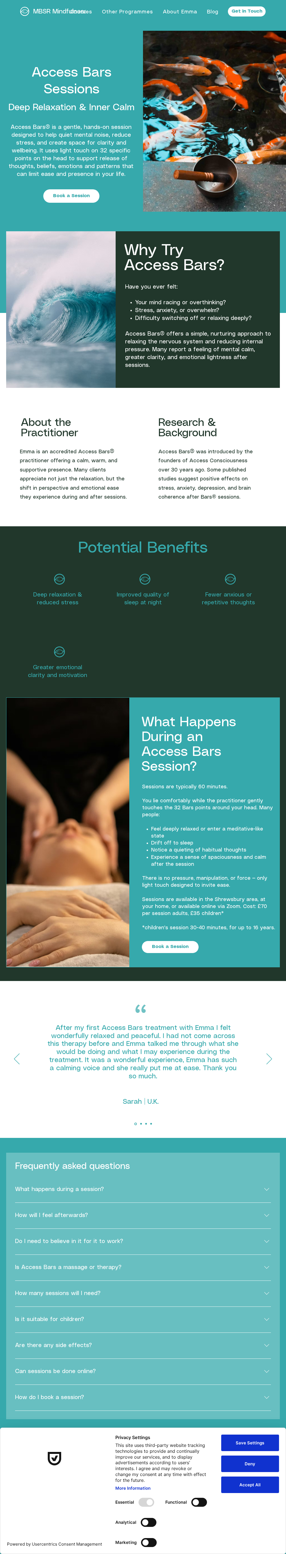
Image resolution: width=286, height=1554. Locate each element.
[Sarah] (135, 1124)
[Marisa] (151, 1124)
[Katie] (146, 1124)
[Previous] (17, 1059)
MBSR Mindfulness (60, 12)
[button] (81, 12)
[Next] (269, 1059)
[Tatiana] (141, 1124)
